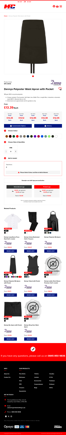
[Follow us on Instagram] (11, 416)
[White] (56, 136)
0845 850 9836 (56, 355)
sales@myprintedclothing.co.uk (16, 408)
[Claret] (17, 136)
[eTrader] (58, 426)
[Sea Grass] (49, 136)
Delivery (49, 126)
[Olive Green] (31, 136)
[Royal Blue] (42, 136)
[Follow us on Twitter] (8, 416)
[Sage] (45, 136)
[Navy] (28, 136)
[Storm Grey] (53, 136)
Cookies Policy (17, 420)
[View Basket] (57, 6)
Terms (5, 420)
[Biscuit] (6, 136)
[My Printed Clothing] (18, 7)
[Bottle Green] (14, 136)
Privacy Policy (10, 420)
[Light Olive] (24, 136)
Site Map (38, 420)
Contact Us (7, 377)
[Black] (10, 136)
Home (5, 16)
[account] (54, 6)
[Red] (38, 136)
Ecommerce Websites (46, 433)
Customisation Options (19, 126)
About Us (6, 374)
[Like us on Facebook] (6, 416)
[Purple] (35, 136)
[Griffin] (21, 136)
